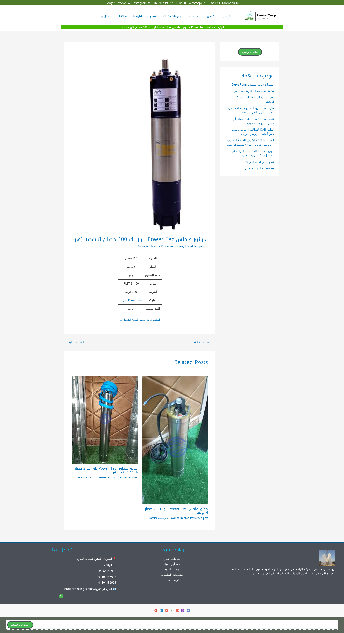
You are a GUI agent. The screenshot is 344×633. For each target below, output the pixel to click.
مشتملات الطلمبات (172, 575)
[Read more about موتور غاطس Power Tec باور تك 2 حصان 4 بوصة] (175, 440)
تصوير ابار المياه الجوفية (260, 162)
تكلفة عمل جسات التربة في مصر (254, 91)
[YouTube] (166, 610)
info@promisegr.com (78, 589)
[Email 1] (177, 610)
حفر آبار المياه (172, 564)
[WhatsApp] (172, 610)
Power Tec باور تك (130, 300)
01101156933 (107, 577)
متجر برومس (250, 52)
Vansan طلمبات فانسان (259, 168)
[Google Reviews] (155, 610)
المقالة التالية (74, 342)
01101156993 (107, 583)
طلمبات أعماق (172, 559)
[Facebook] (188, 610)
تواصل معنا (172, 580)
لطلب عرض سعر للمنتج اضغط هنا (140, 320)
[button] (190, 16)
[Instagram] (182, 610)
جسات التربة (172, 569)
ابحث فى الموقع (20, 625)
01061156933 (107, 571)
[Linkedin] (161, 610)
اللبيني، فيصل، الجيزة (89, 559)
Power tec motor (172, 246)
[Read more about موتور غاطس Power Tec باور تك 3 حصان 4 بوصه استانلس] (105, 419)
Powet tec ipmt (195, 246)
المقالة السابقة (204, 342)
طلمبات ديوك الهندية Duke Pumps (253, 84)
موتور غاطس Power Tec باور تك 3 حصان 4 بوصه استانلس (105, 470)
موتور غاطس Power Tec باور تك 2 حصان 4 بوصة (176, 510)
